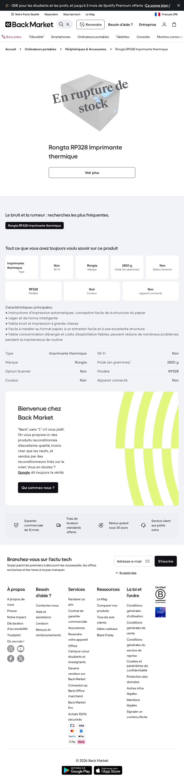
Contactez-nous (47, 605)
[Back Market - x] (20, 658)
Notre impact (16, 617)
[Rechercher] (61, 24)
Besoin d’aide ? (120, 24)
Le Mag (102, 599)
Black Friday (105, 635)
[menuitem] (60, 37)
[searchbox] (68, 24)
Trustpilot (14, 635)
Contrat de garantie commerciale (77, 616)
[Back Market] (29, 24)
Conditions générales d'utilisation (135, 610)
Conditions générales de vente (136, 627)
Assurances (76, 628)
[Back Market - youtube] (20, 648)
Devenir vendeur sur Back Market (76, 673)
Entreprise (147, 24)
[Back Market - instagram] (10, 648)
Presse (12, 611)
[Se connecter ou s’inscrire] (164, 24)
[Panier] (174, 24)
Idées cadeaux (107, 629)
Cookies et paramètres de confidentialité (137, 665)
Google (24, 472)
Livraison (42, 623)
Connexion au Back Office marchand (78, 690)
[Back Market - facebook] (10, 658)
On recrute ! (15, 641)
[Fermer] (178, 5)
